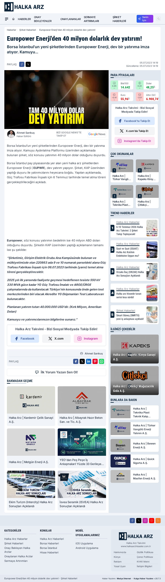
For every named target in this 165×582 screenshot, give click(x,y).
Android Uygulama (87, 548)
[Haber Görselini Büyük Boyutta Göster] (56, 99)
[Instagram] (145, 520)
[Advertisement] (56, 212)
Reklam (117, 561)
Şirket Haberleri (119, 19)
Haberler (24, 19)
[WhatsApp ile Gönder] (101, 361)
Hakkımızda (120, 552)
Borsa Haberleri (49, 543)
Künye (117, 556)
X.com (58, 338)
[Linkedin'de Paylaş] (88, 361)
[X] (138, 520)
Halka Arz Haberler (16, 538)
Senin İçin (145, 19)
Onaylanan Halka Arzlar (18, 556)
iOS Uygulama (84, 543)
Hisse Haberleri (49, 552)
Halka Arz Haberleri (52, 538)
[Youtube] (151, 520)
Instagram (91, 338)
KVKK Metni (143, 561)
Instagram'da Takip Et (137, 141)
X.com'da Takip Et (137, 131)
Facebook (27, 338)
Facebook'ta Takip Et (137, 121)
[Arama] (158, 19)
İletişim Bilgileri (144, 566)
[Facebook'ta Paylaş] (21, 64)
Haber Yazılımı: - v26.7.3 (131, 578)
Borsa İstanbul (48, 548)
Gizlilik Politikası (145, 552)
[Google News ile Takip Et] (97, 134)
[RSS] (158, 520)
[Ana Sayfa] (13, 19)
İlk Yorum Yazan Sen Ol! (59, 372)
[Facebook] (132, 520)
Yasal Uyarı (120, 566)
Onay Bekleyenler (43, 19)
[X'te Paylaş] (28, 64)
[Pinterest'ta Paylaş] (95, 361)
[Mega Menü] (6, 19)
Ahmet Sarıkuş (26, 134)
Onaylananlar (70, 19)
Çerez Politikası (145, 556)
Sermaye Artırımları (91, 19)
